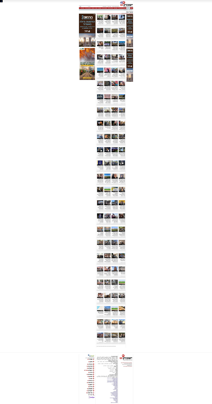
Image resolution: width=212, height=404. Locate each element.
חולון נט (116, 401)
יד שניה (111, 367)
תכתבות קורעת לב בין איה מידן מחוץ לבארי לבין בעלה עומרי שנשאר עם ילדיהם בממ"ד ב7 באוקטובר (115, 221)
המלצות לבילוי (88, 8)
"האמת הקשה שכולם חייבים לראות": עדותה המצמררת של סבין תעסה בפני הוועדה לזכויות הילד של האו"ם (122, 208)
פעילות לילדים (106, 363)
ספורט (117, 370)
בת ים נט (116, 397)
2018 (99, 346)
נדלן (108, 367)
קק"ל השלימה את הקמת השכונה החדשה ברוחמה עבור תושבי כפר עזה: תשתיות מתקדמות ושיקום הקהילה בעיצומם (107, 182)
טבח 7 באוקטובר (115, 389)
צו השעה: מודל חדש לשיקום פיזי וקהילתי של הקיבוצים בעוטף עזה (108, 207)
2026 (115, 346)
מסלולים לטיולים (115, 385)
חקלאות (99, 8)
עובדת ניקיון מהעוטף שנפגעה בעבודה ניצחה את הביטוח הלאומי (108, 22)
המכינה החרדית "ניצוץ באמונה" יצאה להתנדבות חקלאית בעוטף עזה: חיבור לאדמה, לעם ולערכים (108, 115)
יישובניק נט (131, 13)
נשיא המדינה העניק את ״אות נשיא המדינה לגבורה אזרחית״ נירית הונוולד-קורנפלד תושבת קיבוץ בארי (108, 155)
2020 (103, 346)
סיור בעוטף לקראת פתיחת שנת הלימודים (115, 100)
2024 (111, 346)
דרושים (114, 367)
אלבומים (112, 365)
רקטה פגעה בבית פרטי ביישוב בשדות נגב (122, 272)
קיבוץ (117, 390)
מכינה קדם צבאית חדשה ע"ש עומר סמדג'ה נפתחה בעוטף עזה (100, 88)
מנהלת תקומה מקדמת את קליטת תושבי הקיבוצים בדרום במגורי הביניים (100, 260)
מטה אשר (113, 360)
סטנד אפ (110, 363)
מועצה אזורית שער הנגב (114, 395)
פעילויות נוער (116, 365)
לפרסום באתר (104, 6)
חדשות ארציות (126, 9)
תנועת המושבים (115, 379)
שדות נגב (102, 357)
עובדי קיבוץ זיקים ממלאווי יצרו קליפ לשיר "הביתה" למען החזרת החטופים (122, 154)
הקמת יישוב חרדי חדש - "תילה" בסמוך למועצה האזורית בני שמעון (108, 194)
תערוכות (116, 364)
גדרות (102, 359)
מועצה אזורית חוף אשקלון (114, 392)
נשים (96, 8)
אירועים (108, 365)
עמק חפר (110, 360)
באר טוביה (106, 361)
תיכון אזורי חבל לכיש (115, 378)
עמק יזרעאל (99, 359)
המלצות (114, 372)
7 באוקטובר (116, 388)
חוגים (117, 367)
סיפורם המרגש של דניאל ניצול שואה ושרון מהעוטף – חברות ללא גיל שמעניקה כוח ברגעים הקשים (122, 89)
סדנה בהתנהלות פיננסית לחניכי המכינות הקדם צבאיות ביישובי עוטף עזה (100, 114)
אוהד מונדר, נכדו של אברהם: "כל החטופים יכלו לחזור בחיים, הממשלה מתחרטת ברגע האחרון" (122, 221)
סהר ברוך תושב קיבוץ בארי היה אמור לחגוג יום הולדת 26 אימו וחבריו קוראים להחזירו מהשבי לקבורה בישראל (100, 129)
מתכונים (114, 368)
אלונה (117, 360)
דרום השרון (108, 359)
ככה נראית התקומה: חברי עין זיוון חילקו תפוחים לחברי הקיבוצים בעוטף (115, 88)
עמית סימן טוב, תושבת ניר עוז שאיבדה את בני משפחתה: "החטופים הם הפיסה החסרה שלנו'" (100, 221)
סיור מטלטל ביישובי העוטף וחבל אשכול (122, 259)
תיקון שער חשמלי (115, 380)
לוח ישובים (116, 366)
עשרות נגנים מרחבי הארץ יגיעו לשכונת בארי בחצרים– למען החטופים (107, 101)
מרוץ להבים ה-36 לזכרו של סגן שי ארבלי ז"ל (108, 127)
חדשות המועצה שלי (122, 8)
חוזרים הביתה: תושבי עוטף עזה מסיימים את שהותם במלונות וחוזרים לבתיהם (115, 234)
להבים (117, 358)
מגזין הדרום (104, 8)
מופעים (103, 363)
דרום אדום (116, 375)
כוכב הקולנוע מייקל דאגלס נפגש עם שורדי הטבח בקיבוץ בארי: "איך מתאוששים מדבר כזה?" (122, 301)
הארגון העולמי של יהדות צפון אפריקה (112, 381)
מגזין (117, 367)
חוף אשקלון (106, 357)
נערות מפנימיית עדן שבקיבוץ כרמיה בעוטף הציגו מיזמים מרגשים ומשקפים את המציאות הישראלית (107, 36)
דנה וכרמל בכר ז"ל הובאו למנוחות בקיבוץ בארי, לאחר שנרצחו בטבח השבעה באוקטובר (122, 195)
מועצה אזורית (116, 391)
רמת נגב (113, 358)
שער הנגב (110, 361)
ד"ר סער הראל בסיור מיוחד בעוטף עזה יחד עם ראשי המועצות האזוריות (122, 326)
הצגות (114, 363)
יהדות (117, 376)
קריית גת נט (116, 400)
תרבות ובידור (110, 8)
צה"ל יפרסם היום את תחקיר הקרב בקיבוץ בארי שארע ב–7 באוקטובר (108, 247)
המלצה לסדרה (115, 383)
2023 (109, 346)
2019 (101, 346)
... (110, 49)
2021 (105, 346)
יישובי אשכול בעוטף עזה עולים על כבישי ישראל (122, 60)
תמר (110, 358)
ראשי (132, 8)
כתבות (117, 363)
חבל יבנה (115, 359)
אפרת (112, 359)
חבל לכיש (98, 357)
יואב (117, 361)
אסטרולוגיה (109, 368)
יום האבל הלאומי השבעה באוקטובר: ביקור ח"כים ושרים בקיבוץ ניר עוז (115, 167)
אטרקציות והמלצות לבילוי (113, 374)
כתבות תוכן (104, 365)
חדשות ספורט (111, 371)
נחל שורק (113, 357)
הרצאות (99, 363)
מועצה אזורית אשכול (115, 393)
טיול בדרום (116, 387)
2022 (107, 346)
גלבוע (104, 358)
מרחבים (110, 357)
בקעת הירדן (101, 358)
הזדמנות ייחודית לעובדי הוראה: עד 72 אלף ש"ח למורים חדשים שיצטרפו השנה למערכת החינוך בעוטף (100, 23)
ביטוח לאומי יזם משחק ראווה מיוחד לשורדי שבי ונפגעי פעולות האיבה (122, 48)
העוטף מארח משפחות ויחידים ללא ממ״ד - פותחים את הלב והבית (100, 101)
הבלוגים (114, 376)
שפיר (98, 361)
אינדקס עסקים (110, 376)
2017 (97, 346)
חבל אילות (107, 358)
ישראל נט (116, 396)
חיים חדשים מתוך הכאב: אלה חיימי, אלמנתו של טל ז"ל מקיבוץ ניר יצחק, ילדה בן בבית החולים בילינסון (100, 327)
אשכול (101, 361)
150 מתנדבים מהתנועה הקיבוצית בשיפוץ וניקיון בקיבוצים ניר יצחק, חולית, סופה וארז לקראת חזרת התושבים (122, 235)
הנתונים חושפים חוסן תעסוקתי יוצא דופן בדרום (108, 47)
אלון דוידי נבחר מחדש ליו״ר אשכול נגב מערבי (115, 60)
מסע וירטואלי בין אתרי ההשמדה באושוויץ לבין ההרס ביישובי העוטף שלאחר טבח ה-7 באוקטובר (108, 327)
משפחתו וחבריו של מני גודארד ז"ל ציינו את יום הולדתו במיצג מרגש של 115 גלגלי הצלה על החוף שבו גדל (108, 235)
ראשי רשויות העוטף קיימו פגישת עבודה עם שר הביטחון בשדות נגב (122, 114)
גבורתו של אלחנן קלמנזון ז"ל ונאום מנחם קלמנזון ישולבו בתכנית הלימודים (122, 247)
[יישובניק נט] (125, 360)
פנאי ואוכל (105, 376)
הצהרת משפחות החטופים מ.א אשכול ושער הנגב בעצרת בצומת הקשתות (100, 194)
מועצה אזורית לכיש (115, 394)
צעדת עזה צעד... (101, 313)
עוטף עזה (115, 8)
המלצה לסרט (116, 382)
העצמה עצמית (115, 384)
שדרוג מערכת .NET (111, 375)
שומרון (105, 359)
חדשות (128, 8)
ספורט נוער (116, 371)
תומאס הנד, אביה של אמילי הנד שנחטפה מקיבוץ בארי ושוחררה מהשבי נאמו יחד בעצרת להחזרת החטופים (107, 142)
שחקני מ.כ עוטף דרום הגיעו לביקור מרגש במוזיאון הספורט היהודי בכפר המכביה (115, 154)
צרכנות (93, 8)
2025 (113, 346)
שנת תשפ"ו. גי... (123, 101)
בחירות (82, 8)
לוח (102, 376)
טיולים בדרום (116, 399)
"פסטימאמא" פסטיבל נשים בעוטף (100, 47)
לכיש (103, 361)
